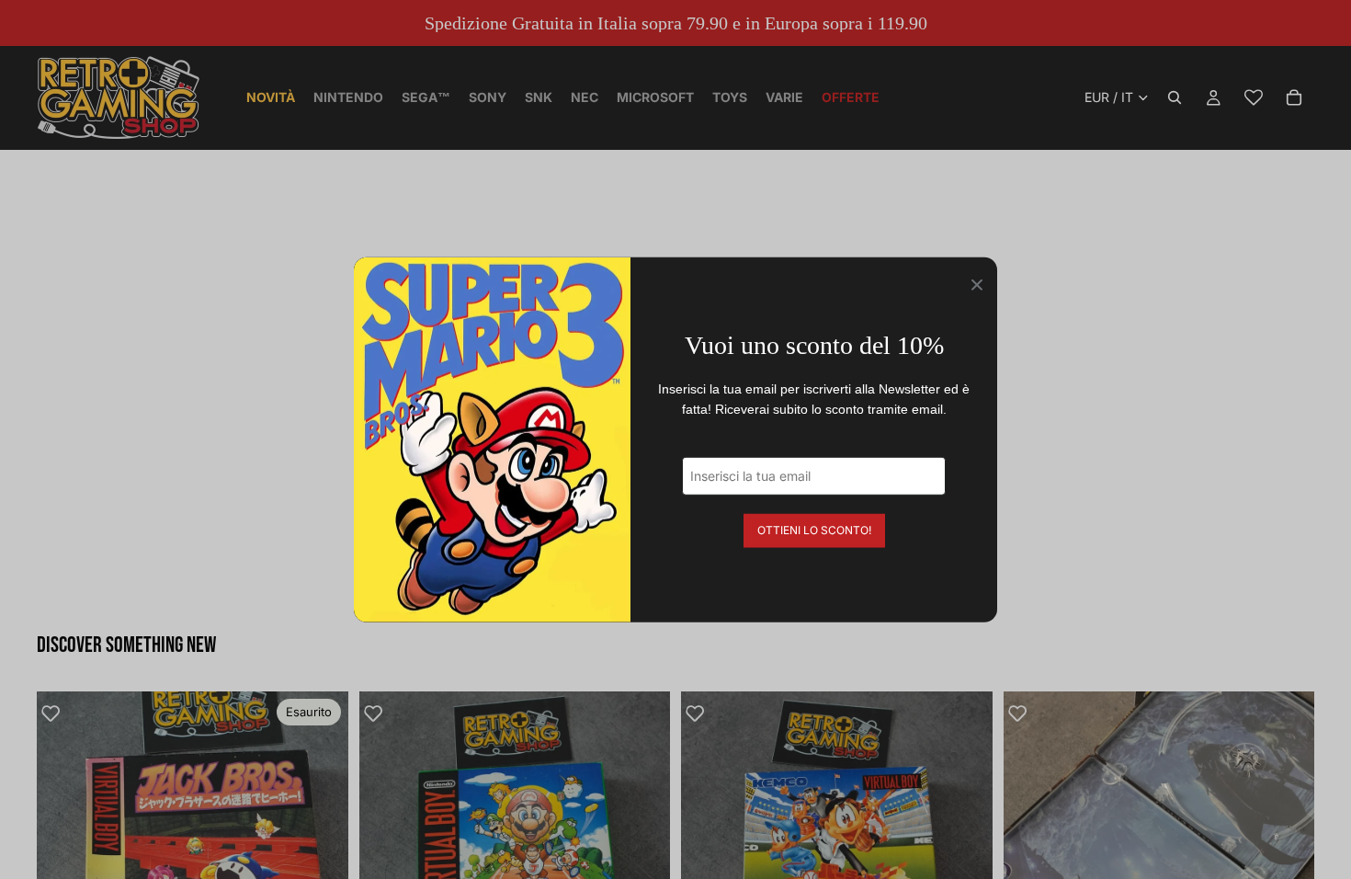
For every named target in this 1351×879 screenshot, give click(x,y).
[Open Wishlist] (1253, 97)
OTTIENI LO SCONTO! (814, 529)
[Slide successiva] (320, 847)
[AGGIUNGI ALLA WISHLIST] (59, 714)
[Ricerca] (1174, 97)
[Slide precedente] (64, 847)
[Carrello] (1294, 97)
